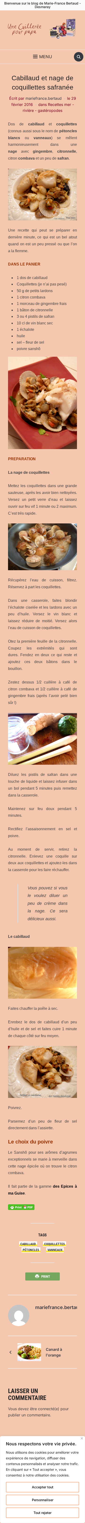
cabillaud (28, 1244)
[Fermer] (82, 1438)
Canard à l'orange (54, 1352)
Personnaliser (42, 1500)
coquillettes (54, 1244)
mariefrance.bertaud (44, 98)
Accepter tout (42, 1487)
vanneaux (55, 1250)
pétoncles (31, 1250)
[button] (42, 57)
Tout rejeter (42, 1513)
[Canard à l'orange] (29, 1351)
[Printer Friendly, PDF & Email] (21, 1207)
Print (45, 1276)
